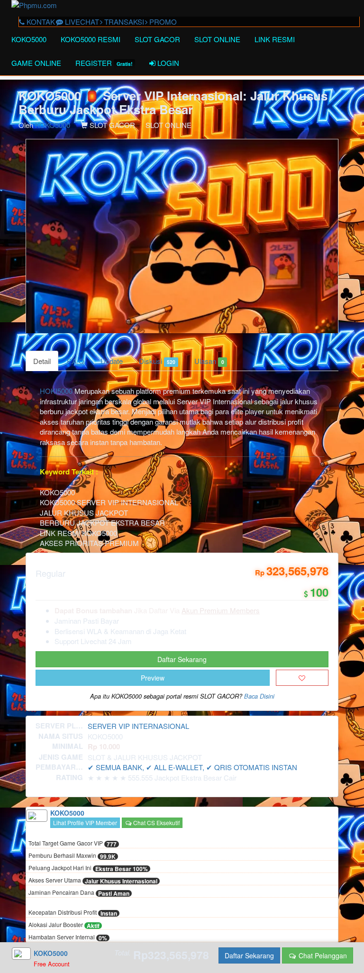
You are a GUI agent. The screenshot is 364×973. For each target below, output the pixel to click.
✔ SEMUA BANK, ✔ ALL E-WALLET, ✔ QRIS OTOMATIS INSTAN (192, 767)
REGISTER (103, 63)
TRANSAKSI (123, 22)
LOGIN (167, 63)
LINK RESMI (275, 39)
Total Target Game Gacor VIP (72, 843)
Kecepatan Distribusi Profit (72, 913)
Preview (152, 677)
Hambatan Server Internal (67, 937)
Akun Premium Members (221, 610)
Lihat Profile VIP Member (85, 822)
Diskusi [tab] (157, 361)
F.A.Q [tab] (75, 361)
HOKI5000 (56, 391)
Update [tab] (111, 361)
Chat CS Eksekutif (156, 822)
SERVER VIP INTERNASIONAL (138, 726)
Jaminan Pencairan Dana (78, 893)
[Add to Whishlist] (302, 678)
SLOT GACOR (157, 39)
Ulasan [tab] (209, 361)
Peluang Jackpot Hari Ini (88, 868)
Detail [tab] (42, 361)
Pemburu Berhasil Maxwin (72, 856)
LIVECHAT (81, 22)
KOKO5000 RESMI (90, 39)
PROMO (162, 22)
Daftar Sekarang (182, 659)
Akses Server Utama (92, 880)
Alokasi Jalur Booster (64, 925)
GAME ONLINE (36, 63)
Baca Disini (259, 696)
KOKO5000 (28, 39)
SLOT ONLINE (217, 39)
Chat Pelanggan (322, 955)
